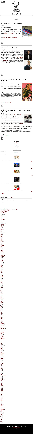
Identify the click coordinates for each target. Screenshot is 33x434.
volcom (1, 411)
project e (1, 355)
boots (1, 244)
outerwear (1, 346)
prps (0, 357)
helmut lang (1, 298)
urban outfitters (2, 409)
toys (0, 399)
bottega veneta (2, 245)
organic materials (2, 345)
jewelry (1, 308)
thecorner (1, 391)
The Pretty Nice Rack (11, 33)
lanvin (1, 314)
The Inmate (4, 34)
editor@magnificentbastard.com (17, 152)
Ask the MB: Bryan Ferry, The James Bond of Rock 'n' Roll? (15, 80)
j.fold (1, 305)
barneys (1, 233)
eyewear (1, 278)
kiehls (1, 312)
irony (1, 303)
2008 (1, 215)
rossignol (1, 365)
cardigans (1, 250)
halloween (1, 295)
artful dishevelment (2, 228)
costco (1, 265)
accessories (10, 39)
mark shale (1, 326)
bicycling (1, 239)
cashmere (1, 251)
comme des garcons (2, 260)
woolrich (1, 418)
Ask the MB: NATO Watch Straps (11, 24)
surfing (1, 384)
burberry (1, 247)
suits (1, 383)
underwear (1, 407)
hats (0, 296)
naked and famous (2, 338)
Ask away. (12, 197)
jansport (1, 307)
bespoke (1, 238)
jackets (1, 306)
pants (1, 349)
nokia (1, 341)
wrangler (1, 419)
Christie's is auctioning (5, 60)
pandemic (1, 348)
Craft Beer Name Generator (3, 211)
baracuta (1, 232)
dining (1, 270)
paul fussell (1, 350)
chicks (1, 254)
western (1, 415)
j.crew (1, 304)
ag (0, 222)
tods (1, 396)
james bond (7, 39)
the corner (1, 390)
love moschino (2, 320)
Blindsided (2, 173)
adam (1, 221)
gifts (1, 289)
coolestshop (1, 262)
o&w (0, 342)
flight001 (1, 283)
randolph (1, 359)
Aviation (17, 149)
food (1, 284)
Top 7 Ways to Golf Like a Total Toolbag (4, 210)
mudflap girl (1, 336)
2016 (1, 216)
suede (1, 382)
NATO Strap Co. (17, 31)
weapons (1, 414)
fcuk (0, 280)
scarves (1, 369)
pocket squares (2, 353)
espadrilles (1, 275)
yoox (1, 421)
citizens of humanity (2, 255)
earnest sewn (1, 273)
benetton (1, 237)
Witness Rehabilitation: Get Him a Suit (5, 182)
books (1, 243)
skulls (1, 376)
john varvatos (2, 309)
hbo (0, 297)
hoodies (1, 301)
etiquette (1, 276)
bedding (1, 234)
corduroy (1, 263)
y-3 (0, 420)
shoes (1, 374)
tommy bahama (2, 397)
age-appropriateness (2, 223)
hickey (1, 300)
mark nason (1, 325)
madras (1, 322)
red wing (1, 360)
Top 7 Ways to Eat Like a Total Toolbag (4, 208)
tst (0, 403)
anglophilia (1, 226)
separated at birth (2, 372)
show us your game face (3, 375)
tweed (1, 405)
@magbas (2, 193)
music (1, 102)
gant (1, 288)
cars (7, 71)
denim (1, 268)
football (1, 285)
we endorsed (13, 114)
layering (1, 316)
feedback (1, 281)
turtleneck (1, 404)
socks (1, 378)
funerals (1, 287)
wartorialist (1, 413)
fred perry (1, 286)
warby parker (1, 412)
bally (1, 231)
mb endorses (1, 329)
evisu (1, 277)
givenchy (1, 291)
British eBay (21, 123)
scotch (1, 370)
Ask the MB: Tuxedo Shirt (9, 47)
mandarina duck (2, 324)
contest (1, 261)
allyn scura (1, 225)
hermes (1, 299)
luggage (1, 321)
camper (1, 249)
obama (1, 343)
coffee (1, 257)
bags (0, 230)
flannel (1, 282)
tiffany (1, 394)
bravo (1, 246)
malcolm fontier (2, 323)
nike (0, 340)
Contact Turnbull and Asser (19, 57)
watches (5, 39)
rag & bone (1, 358)
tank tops (1, 388)
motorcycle (1, 334)
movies (1, 335)
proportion (1, 356)
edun (1, 274)
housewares (1, 302)
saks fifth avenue (2, 366)
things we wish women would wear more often (5, 392)
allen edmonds (2, 224)
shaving (1, 373)
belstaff (1, 235)
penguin (1, 351)
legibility (1, 317)
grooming (1, 293)
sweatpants (1, 385)
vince (1, 410)
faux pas (1, 279)
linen (1, 318)
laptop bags (1, 315)
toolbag (1, 398)
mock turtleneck (2, 332)
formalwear (5, 71)
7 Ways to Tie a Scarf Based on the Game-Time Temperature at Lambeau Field (8, 209)
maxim (1, 327)
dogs (1, 271)
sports (1, 380)
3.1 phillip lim (1, 218)
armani (1, 227)
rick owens (1, 362)
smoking (1, 377)
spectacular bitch (2, 379)
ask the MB (2, 39)
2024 (1, 217)
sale (0, 367)
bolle (1, 242)
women (1, 417)
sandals (1, 368)
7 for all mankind (2, 219)
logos (1, 319)
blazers (1, 240)
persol (1, 352)
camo (1, 248)
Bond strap (21, 114)
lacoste (1, 313)
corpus (1, 264)
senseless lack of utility (3, 371)
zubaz (1, 423)
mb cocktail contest (2, 328)
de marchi (1, 267)
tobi (0, 395)
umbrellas (1, 406)
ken (0, 311)
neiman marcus (2, 339)
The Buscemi (5, 33)
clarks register (2, 256)
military (1, 331)
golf (0, 292)
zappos (1, 422)
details (1, 269)
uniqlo (1, 408)
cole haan (1, 259)
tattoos (1, 389)
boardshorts (1, 241)
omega (1, 344)
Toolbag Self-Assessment (3, 212)
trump (1, 402)
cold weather (1, 258)
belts (1, 236)
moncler (1, 333)
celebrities (7, 102)
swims (1, 386)
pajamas (1, 347)
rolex (1, 364)
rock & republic (2, 363)
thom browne (1, 393)
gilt (0, 290)
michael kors (1, 330)
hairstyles (1, 294)
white (1, 416)
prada (1, 354)
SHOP (4, 1)
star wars (1, 381)
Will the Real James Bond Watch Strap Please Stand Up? (10, 37)
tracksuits (1, 400)
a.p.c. (1, 220)
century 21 (1, 253)
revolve (1, 361)
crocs (1, 266)
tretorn (1, 401)
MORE (32, 161)
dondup (1, 272)
